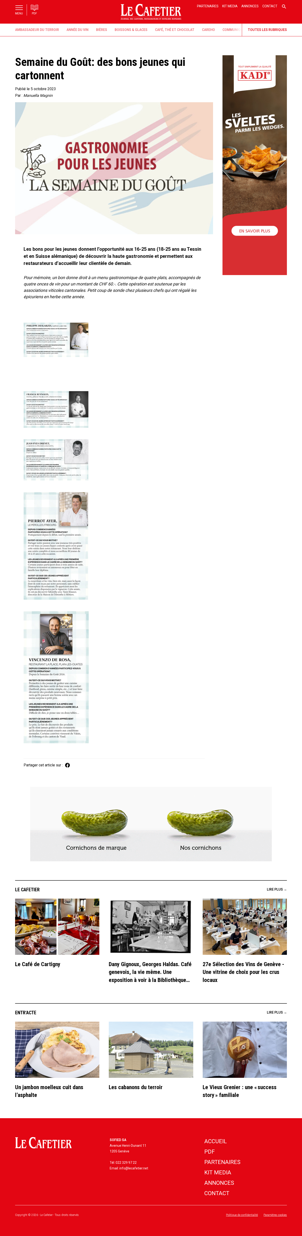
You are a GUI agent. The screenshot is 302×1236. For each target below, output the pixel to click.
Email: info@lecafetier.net (129, 1168)
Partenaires (207, 6)
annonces (219, 1183)
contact (216, 1193)
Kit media (230, 6)
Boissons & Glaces (131, 30)
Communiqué (233, 30)
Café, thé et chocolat (174, 30)
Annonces (250, 6)
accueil (215, 1141)
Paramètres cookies (275, 1215)
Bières (101, 30)
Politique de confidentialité (242, 1215)
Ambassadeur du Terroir (37, 30)
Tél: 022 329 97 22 (123, 1162)
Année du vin (77, 30)
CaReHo (208, 30)
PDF (209, 1151)
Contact (269, 6)
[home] (151, 12)
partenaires (222, 1162)
